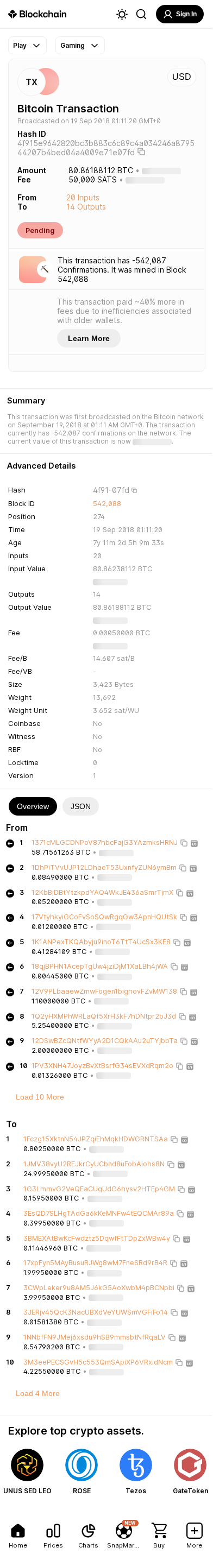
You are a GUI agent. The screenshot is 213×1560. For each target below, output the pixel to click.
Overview (33, 806)
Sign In (186, 14)
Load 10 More (40, 1096)
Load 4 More (38, 1393)
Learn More (89, 338)
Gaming (72, 45)
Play (20, 45)
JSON (81, 806)
